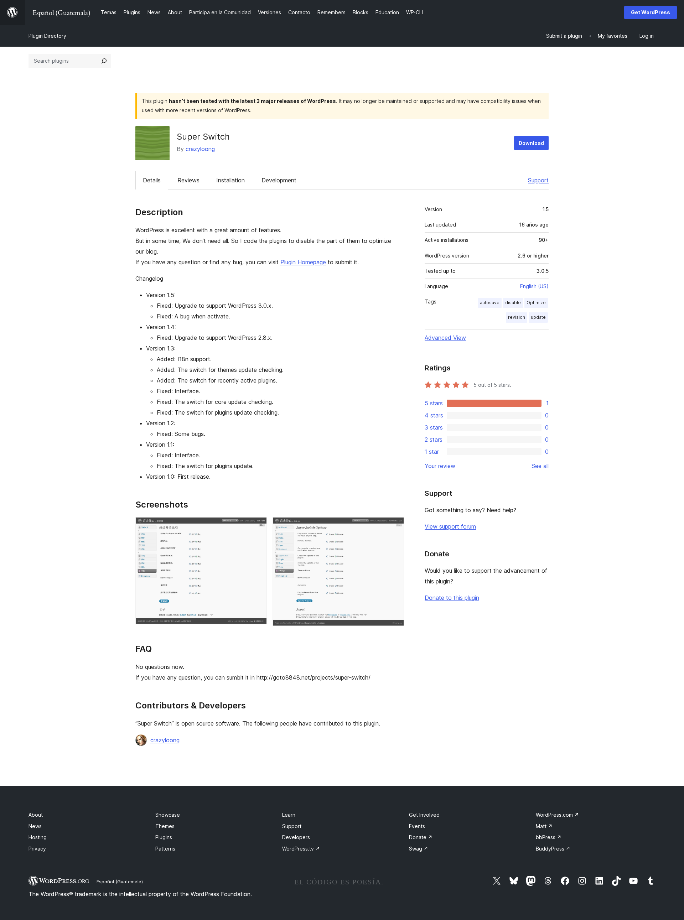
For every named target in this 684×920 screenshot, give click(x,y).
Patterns (165, 849)
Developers (296, 837)
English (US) (534, 286)
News (35, 826)
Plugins (163, 837)
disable (513, 302)
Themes (165, 826)
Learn (288, 815)
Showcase (167, 815)
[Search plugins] (104, 61)
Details (152, 180)
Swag (418, 849)
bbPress (548, 837)
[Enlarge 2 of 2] (394, 526)
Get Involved (424, 815)
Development (278, 180)
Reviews (188, 180)
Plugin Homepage (303, 262)
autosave (489, 302)
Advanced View (445, 337)
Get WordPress (650, 12)
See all (540, 465)
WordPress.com (557, 815)
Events (417, 826)
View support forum (450, 526)
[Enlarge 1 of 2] (257, 526)
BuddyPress (553, 849)
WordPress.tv (301, 849)
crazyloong (200, 148)
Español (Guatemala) (120, 881)
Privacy (37, 849)
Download (531, 143)
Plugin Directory (47, 36)
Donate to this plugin (452, 597)
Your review (440, 465)
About (35, 815)
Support (538, 180)
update (538, 317)
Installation (230, 180)
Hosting (37, 837)
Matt (544, 826)
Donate (420, 837)
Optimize (536, 302)
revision (516, 317)
